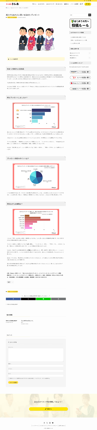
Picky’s (12, 273)
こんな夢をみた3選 (75, 43)
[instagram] (88, 1)
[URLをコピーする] (58, 299)
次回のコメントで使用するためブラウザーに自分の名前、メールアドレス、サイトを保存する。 (30, 378)
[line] (90, 1)
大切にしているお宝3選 (12, 17)
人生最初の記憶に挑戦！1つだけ (78, 37)
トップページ (35, 425)
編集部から (73, 57)
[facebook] (85, 1)
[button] (13, 299)
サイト (9, 373)
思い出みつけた (74, 55)
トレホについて (43, 425)
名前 (9, 363)
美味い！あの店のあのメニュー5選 (79, 40)
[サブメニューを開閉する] (90, 53)
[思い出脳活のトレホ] (12, 4)
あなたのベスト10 (75, 53)
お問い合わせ (61, 425)
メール (10, 368)
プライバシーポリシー (52, 425)
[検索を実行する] (89, 15)
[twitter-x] (86, 1)
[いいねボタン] (9, 282)
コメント (10, 347)
